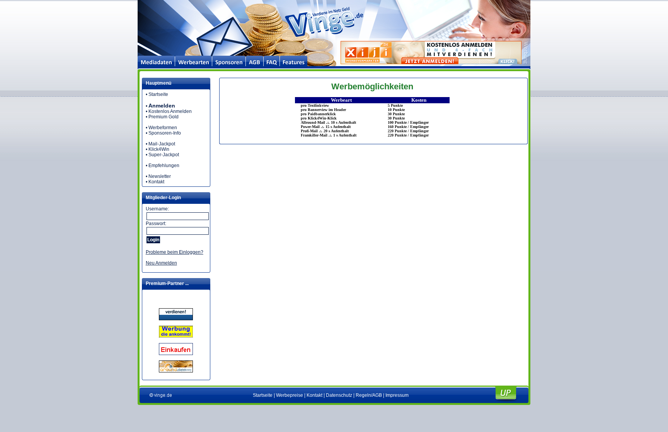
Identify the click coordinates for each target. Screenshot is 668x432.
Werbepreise (289, 395)
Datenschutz (339, 395)
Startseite (158, 94)
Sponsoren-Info (164, 133)
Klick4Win (158, 149)
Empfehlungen (163, 165)
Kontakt (156, 181)
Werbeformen (162, 127)
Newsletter (159, 176)
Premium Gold (163, 117)
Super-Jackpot (163, 154)
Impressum (397, 395)
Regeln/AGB (369, 395)
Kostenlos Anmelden (170, 111)
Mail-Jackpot (161, 144)
